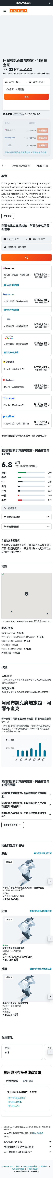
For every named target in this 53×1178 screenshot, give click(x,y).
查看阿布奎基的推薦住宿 (41, 968)
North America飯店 (30, 1166)
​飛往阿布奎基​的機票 (17, 1098)
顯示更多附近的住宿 (43, 853)
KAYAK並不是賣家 (13, 1141)
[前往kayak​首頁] (18, 10)
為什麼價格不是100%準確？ (18, 1152)
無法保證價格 (38, 1133)
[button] (50, 3)
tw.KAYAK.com (7, 1166)
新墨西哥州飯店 (18, 1169)
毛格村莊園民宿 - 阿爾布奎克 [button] (15, 1003)
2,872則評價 (26, 69)
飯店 (18, 1166)
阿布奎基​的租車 (15, 1102)
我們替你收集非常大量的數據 (19, 1146)
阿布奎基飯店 (14, 1106)
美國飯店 (44, 1166)
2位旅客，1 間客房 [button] (15, 89)
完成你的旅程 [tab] (12, 1081)
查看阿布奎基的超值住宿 (41, 911)
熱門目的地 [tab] (28, 1081)
